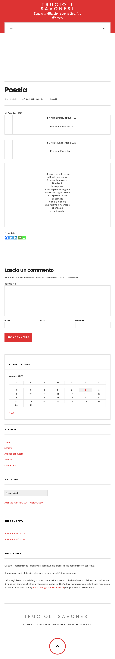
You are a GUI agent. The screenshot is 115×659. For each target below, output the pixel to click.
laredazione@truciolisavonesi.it (48, 587)
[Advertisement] (57, 55)
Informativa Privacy (14, 533)
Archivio (8, 459)
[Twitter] (11, 237)
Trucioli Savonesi (34, 99)
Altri (55, 99)
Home (7, 441)
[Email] (20, 237)
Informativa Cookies (15, 539)
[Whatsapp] (24, 237)
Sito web (79, 320)
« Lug (11, 412)
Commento (11, 284)
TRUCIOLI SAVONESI (57, 7)
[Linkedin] (15, 237)
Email (43, 320)
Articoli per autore (13, 453)
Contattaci (10, 465)
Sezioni (8, 447)
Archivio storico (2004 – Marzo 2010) (23, 502)
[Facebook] (7, 237)
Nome (8, 320)
